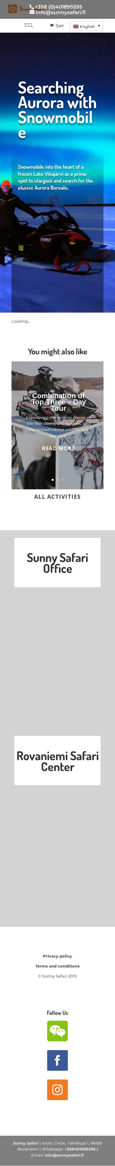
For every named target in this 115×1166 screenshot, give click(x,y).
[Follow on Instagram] (57, 1090)
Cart (60, 25)
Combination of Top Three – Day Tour (58, 402)
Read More (58, 448)
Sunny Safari (25, 1143)
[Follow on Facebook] (57, 1060)
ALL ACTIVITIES (57, 497)
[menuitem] (87, 25)
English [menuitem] (87, 26)
